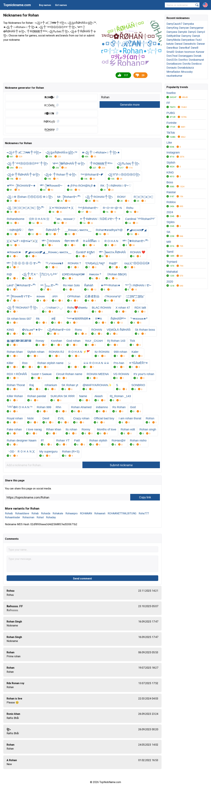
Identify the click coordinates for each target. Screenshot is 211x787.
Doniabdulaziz (186, 67)
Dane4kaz (172, 47)
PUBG (170, 113)
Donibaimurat (196, 59)
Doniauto (171, 67)
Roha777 (144, 513)
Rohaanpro (71, 513)
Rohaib (9, 513)
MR (168, 241)
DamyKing (172, 27)
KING (170, 172)
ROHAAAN (86, 513)
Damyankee (188, 39)
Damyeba (188, 23)
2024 (169, 212)
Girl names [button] (61, 5)
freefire (171, 93)
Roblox (171, 202)
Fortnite (171, 122)
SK (168, 232)
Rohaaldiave (22, 513)
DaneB (194, 47)
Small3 (170, 51)
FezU (199, 39)
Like (169, 142)
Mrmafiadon (173, 71)
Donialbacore (174, 63)
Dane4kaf (184, 47)
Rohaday (51, 517)
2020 (169, 281)
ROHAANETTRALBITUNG (122, 513)
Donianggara (185, 55)
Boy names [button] (45, 5)
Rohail (40, 517)
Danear (201, 43)
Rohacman (28, 517)
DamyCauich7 (174, 23)
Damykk (182, 31)
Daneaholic (189, 43)
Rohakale (58, 513)
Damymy (186, 35)
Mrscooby (187, 71)
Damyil (201, 31)
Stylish (170, 162)
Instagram (173, 152)
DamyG (192, 31)
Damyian (184, 27)
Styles (170, 222)
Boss (169, 182)
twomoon (189, 51)
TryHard (171, 261)
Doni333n (172, 59)
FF (168, 103)
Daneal (178, 43)
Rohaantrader (12, 517)
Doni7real (172, 55)
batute (170, 43)
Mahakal (172, 271)
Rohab (35, 513)
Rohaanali (99, 513)
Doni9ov (183, 59)
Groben (179, 51)
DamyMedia (173, 39)
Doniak (197, 55)
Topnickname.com (17, 5)
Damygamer (197, 27)
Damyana (171, 31)
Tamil (169, 251)
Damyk (196, 35)
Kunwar (200, 51)
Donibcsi (196, 63)
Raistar (171, 192)
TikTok (170, 132)
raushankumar (174, 75)
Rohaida (45, 513)
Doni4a (186, 63)
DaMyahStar (173, 35)
